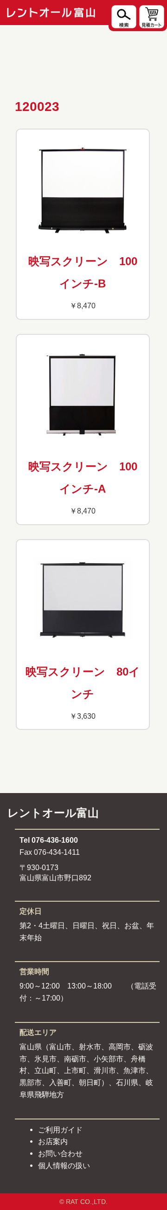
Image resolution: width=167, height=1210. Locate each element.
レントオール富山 (53, 813)
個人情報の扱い (64, 1165)
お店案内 (53, 1141)
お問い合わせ (60, 1153)
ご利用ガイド (60, 1129)
